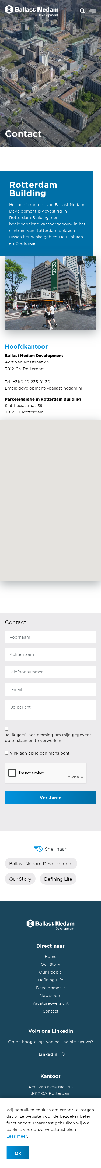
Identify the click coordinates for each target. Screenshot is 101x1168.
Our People (50, 972)
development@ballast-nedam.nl (50, 388)
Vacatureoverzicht (50, 1003)
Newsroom (50, 995)
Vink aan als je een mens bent (39, 753)
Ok (18, 1153)
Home (51, 956)
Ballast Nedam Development (41, 863)
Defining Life (58, 879)
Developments (50, 987)
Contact (50, 1011)
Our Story (20, 879)
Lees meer (16, 1136)
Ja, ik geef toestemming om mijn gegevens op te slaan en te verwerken (48, 737)
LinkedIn (48, 1054)
